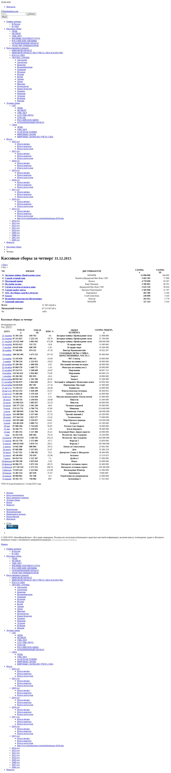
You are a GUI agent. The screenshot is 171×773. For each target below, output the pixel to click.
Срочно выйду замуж (15, 290)
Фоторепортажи (13, 512)
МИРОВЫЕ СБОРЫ (26, 134)
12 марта (7, 455)
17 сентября (6, 382)
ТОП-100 (21, 117)
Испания (21, 72)
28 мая (7, 426)
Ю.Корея (21, 98)
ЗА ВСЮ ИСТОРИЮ (27, 132)
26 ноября (6, 350)
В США (15, 26)
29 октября (7, 364)
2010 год (16, 230)
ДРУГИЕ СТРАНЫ (20, 57)
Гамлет (8, 296)
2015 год (16, 209)
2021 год (16, 151)
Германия (21, 69)
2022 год (16, 141)
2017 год (16, 189)
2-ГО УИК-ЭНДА (25, 115)
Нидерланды (23, 86)
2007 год (16, 237)
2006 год (16, 240)
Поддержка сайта (60, 540)
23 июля (7, 402)
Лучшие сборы (13, 103)
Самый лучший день (15, 278)
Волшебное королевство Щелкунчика (23, 299)
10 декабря (7, 344)
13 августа (7, 394)
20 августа (7, 391)
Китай (20, 77)
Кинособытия (12, 516)
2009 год (16, 233)
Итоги (9, 139)
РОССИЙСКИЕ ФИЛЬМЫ (24, 41)
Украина (21, 91)
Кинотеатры (12, 509)
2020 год (16, 161)
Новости (10, 242)
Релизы (9, 493)
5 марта (6, 458)
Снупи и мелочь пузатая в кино (20, 287)
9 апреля (7, 443)
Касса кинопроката (15, 495)
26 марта (7, 449)
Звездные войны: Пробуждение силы (23, 275)
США (14, 125)
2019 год (16, 170)
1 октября (7, 376)
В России (16, 24)
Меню (4, 17)
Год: (3, 327)
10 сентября (6, 385)
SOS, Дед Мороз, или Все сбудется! (21, 293)
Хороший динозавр (14, 302)
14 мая (7, 432)
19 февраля (7, 464)
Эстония (21, 96)
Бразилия (21, 65)
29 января (6, 473)
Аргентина (22, 62)
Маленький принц (14, 281)
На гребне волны (13, 284)
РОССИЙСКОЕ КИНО (28, 120)
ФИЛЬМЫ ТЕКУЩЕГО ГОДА (26, 38)
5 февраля (6, 470)
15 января (6, 479)
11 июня (7, 420)
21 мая (7, 429)
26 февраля (7, 461)
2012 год (16, 225)
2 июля (7, 411)
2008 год (16, 235)
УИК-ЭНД (17, 36)
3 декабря (7, 347)
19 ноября (6, 354)
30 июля (7, 399)
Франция (21, 93)
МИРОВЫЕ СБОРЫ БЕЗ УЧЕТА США (35, 137)
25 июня (7, 414)
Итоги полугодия (25, 149)
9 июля (7, 408)
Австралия (22, 60)
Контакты (10, 7)
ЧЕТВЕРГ (16, 33)
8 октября (7, 373)
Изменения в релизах (16, 514)
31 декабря (7, 336)
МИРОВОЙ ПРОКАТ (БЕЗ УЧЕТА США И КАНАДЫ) (37, 53)
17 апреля (6, 441)
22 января (6, 476)
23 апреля (6, 438)
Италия (20, 74)
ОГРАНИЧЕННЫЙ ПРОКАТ (25, 43)
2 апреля (7, 446)
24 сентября (6, 379)
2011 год (16, 228)
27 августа (7, 388)
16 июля (7, 405)
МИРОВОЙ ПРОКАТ (22, 50)
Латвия (20, 79)
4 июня (7, 423)
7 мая (6, 435)
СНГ (14, 105)
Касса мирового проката (17, 48)
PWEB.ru (72, 540)
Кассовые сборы (13, 29)
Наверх (4, 544)
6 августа (7, 397)
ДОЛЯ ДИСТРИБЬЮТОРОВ (25, 45)
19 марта (7, 452)
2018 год (16, 180)
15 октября (7, 370)
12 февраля (7, 467)
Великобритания (24, 67)
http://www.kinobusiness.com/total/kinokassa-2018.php (40, 218)
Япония (20, 101)
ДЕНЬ (14, 31)
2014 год (16, 221)
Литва (20, 81)
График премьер (13, 21)
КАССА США (18, 55)
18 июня (7, 417)
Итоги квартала (24, 146)
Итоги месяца (23, 144)
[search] (31, 14)
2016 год (16, 199)
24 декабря (7, 338)
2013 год (16, 223)
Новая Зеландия (24, 89)
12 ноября (6, 358)
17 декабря (7, 341)
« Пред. (4, 265)
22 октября (7, 367)
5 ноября (7, 361)
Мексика (21, 84)
